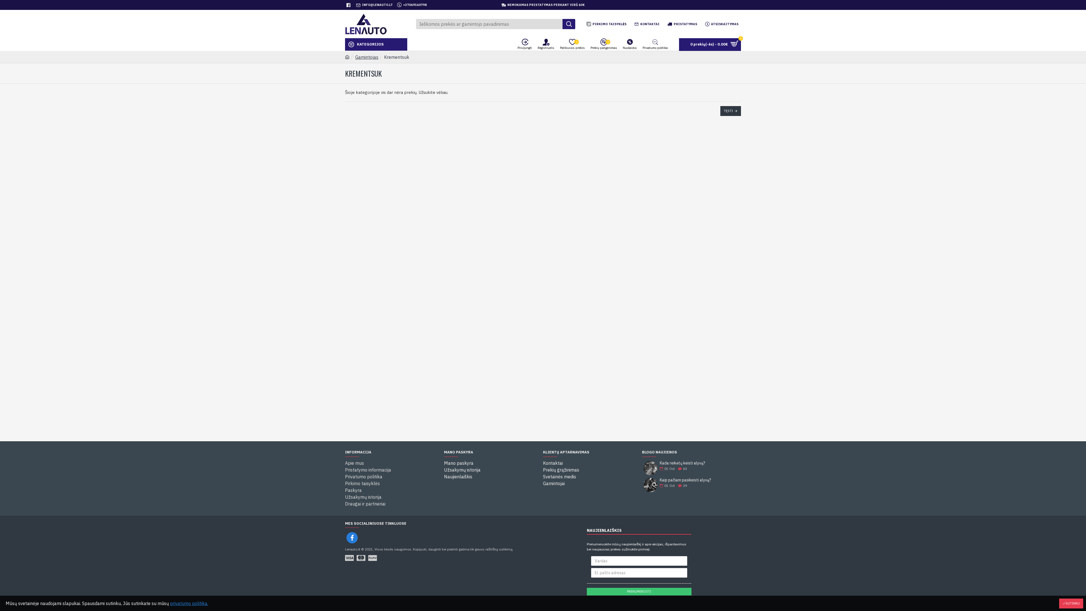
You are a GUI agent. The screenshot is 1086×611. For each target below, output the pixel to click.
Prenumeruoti (639, 591)
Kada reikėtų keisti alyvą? (682, 463)
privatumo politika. (189, 603)
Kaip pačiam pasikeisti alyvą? (685, 480)
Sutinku (1073, 603)
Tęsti (728, 111)
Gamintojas (366, 57)
